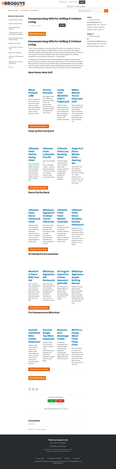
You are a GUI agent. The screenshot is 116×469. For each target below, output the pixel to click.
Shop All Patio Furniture (38, 187)
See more (11, 67)
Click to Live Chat (59, 446)
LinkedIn (36, 390)
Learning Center (24, 10)
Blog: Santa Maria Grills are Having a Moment (16, 38)
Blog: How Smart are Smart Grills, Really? (16, 62)
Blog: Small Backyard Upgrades (14, 28)
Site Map (67, 458)
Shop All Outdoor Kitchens (39, 369)
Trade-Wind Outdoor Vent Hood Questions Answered (16, 33)
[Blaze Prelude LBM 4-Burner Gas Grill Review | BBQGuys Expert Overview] (34, 81)
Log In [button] (82, 2)
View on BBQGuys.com (37, 34)
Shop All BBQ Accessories (39, 308)
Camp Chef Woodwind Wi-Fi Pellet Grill (63, 96)
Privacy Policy (40, 458)
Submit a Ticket (73, 2)
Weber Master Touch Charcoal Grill (77, 96)
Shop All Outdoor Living (38, 249)
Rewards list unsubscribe (15, 52)
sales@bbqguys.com (94, 22)
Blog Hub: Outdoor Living (15, 23)
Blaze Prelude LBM (33, 93)
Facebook (29, 390)
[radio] (52, 400)
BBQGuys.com (63, 2)
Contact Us (76, 458)
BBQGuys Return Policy (15, 43)
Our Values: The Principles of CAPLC (16, 57)
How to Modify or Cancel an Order (16, 48)
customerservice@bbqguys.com (96, 40)
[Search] (106, 10)
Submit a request (63, 409)
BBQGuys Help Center (13, 10)
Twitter (33, 390)
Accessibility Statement (54, 458)
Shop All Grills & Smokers (38, 126)
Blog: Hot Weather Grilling (15, 20)
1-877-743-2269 (93, 20)
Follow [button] (62, 25)
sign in (33, 429)
